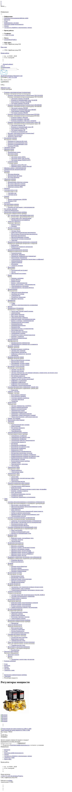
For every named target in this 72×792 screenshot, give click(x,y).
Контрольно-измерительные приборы (15, 675)
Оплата (6, 26)
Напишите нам (17, 75)
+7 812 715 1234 (9, 35)
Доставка (7, 668)
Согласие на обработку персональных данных (18, 27)
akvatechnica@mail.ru (10, 39)
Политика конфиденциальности (13, 24)
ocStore (10, 780)
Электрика (7, 676)
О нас (6, 21)
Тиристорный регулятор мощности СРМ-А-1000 (15, 730)
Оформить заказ (5, 87)
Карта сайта (7, 759)
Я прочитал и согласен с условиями (23, 745)
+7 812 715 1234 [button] (5, 776)
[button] (4, 47)
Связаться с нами (9, 670)
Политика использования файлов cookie (16, 18)
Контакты (7, 19)
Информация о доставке (11, 23)
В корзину (4, 736)
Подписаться (21, 743)
